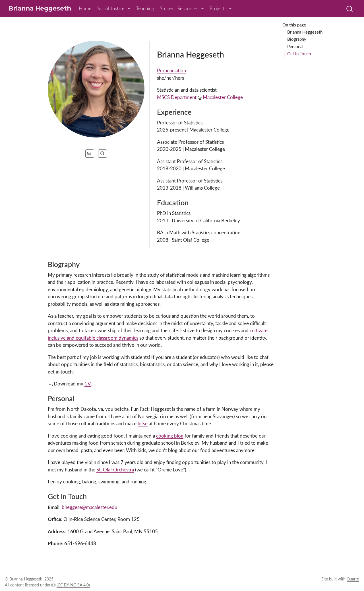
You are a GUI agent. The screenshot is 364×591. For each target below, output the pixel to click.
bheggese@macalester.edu (89, 507)
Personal (295, 47)
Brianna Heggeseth (304, 32)
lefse (143, 423)
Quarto (353, 579)
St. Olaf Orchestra (115, 469)
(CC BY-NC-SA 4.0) (73, 585)
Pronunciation (171, 70)
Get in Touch (299, 54)
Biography (296, 39)
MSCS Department (177, 97)
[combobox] (349, 9)
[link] (113, 9)
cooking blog (169, 436)
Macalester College (223, 97)
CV (87, 383)
